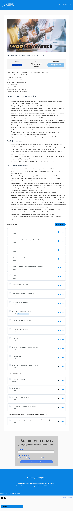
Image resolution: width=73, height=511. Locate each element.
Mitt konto (64, 4)
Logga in (5, 506)
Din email (20, 449)
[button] (70, 4)
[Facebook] (2, 497)
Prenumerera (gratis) (36, 461)
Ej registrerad (17, 65)
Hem (59, 4)
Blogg (64, 497)
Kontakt (70, 497)
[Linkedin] (5, 497)
